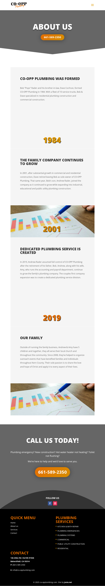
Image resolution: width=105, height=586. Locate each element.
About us (14, 526)
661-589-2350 (52, 37)
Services (14, 529)
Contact (13, 533)
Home (12, 522)
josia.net (68, 582)
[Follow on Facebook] (50, 503)
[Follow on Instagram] (55, 503)
